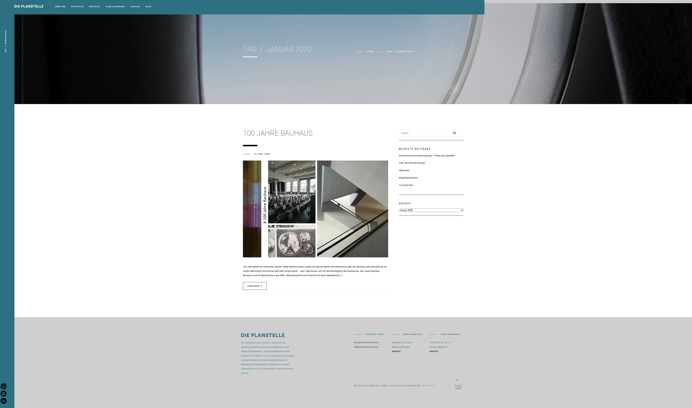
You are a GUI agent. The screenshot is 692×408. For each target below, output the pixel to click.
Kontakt (135, 7)
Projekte (94, 7)
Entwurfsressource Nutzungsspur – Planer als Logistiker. (427, 155)
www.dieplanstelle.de (366, 347)
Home (370, 51)
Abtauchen (404, 170)
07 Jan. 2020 (262, 154)
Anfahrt (396, 351)
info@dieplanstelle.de (366, 342)
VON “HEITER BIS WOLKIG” (412, 163)
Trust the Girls (406, 185)
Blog (149, 7)
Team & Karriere (115, 7)
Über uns (60, 7)
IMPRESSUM (429, 386)
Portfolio (77, 7)
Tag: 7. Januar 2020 (6, 41)
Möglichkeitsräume (408, 178)
